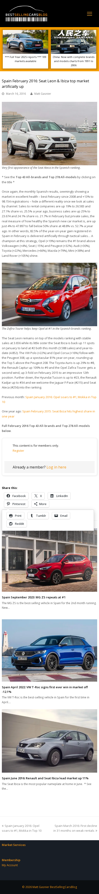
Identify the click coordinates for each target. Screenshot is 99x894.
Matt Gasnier (42, 94)
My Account (10, 865)
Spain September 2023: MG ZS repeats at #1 (34, 597)
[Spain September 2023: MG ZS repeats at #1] (49, 560)
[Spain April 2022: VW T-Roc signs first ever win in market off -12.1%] (49, 650)
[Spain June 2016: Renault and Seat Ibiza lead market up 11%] (49, 741)
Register (18, 450)
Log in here (56, 467)
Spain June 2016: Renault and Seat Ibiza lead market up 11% (45, 778)
